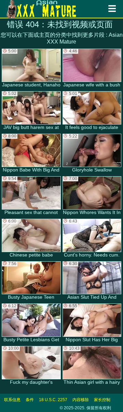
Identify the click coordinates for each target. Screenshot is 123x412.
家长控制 (102, 399)
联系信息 (12, 399)
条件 (30, 399)
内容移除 (80, 399)
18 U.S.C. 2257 (53, 399)
